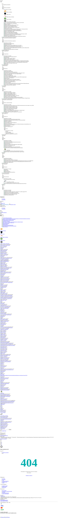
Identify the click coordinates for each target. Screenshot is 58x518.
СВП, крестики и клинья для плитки (6, 258)
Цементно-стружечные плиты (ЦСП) (21, 375)
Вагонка (1, 409)
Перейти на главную (5, 452)
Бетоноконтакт (2, 274)
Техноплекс (2, 393)
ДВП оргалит (2, 404)
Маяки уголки (2, 353)
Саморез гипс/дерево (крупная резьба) (6, 295)
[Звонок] (8, 517)
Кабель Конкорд (2, 337)
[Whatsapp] (2, 517)
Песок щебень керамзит (4, 319)
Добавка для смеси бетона (4, 321)
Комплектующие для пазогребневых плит (6, 369)
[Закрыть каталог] (1, 1)
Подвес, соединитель (3, 356)
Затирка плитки (2, 322)
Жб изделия (2, 374)
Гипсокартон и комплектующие (7, 491)
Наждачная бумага (3, 251)
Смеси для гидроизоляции (4, 308)
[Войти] (29, 441)
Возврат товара (4, 486)
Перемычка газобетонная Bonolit (5, 361)
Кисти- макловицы (3, 246)
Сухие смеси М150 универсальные (5, 314)
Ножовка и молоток (3, 253)
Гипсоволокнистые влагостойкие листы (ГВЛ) (7, 345)
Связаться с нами (13, 204)
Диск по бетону (2, 240)
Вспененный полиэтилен (4, 378)
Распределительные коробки (4, 342)
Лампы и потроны (3, 340)
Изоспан (1, 381)
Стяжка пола (2, 311)
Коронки (1, 248)
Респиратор (2, 256)
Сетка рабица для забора (4, 415)
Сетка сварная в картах (4, 417)
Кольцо (1, 375)
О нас (3, 480)
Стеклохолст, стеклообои (4, 329)
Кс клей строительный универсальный (6, 282)
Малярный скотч (3, 271)
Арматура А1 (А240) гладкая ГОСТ (5, 422)
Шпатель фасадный (3, 264)
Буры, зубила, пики (3, 300)
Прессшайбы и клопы (3, 293)
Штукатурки (2, 303)
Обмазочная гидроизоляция (4, 383)
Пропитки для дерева (3, 285)
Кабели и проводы (3, 335)
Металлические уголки (4, 425)
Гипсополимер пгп (3, 366)
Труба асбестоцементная (12, 375)
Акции (3, 482)
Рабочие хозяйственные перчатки (5, 272)
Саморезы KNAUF (3, 287)
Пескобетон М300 (3, 313)
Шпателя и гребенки (3, 266)
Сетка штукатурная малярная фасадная (6, 327)
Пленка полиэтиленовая (4, 388)
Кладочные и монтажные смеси (5, 306)
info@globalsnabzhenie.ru (5, 204)
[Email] (5, 517)
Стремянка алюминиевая (4, 259)
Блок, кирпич (4, 490)
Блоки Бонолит (2, 371)
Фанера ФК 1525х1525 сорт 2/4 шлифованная (7, 401)
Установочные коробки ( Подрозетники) (6, 343)
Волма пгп (2, 364)
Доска (1, 407)
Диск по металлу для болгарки (5, 245)
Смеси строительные (5, 493)
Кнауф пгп (2, 363)
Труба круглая (2, 428)
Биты (1, 301)
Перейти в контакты (3, 438)
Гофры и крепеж (2, 334)
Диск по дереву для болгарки (4, 243)
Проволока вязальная (3, 423)
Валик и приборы (3, 230)
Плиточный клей (3, 324)
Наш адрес (3, 199)
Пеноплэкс (2, 386)
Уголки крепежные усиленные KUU (6, 298)
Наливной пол (2, 316)
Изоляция (3, 492)
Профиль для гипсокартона (4, 358)
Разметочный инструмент (4, 269)
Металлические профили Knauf (5, 355)
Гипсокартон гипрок (3, 348)
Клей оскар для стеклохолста (4, 279)
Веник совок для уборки (4, 237)
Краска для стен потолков (4, 280)
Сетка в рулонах (2, 412)
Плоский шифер (5, 375)
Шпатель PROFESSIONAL (4, 261)
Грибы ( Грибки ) (3, 290)
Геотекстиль (2, 380)
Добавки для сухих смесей (4, 277)
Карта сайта (4, 487)
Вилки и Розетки (3, 332)
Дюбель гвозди (2, 292)
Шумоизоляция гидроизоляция (5, 396)
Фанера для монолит (3, 399)
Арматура (1, 420)
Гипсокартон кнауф (3, 350)
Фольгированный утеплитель (5, 394)
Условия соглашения (5, 481)
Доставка (3, 208)
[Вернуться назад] (3, 6)
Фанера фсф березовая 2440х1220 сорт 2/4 (6, 402)
